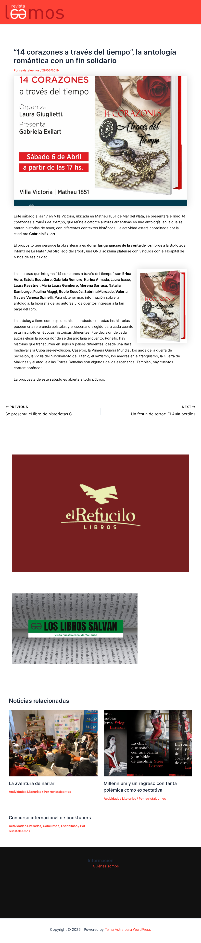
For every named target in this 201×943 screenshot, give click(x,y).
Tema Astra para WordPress (128, 929)
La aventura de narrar (31, 783)
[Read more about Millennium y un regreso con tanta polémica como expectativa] (148, 743)
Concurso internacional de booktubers (50, 817)
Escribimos (69, 826)
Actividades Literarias (25, 792)
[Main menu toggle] (191, 12)
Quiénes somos (106, 866)
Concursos (51, 826)
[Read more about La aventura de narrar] (53, 743)
